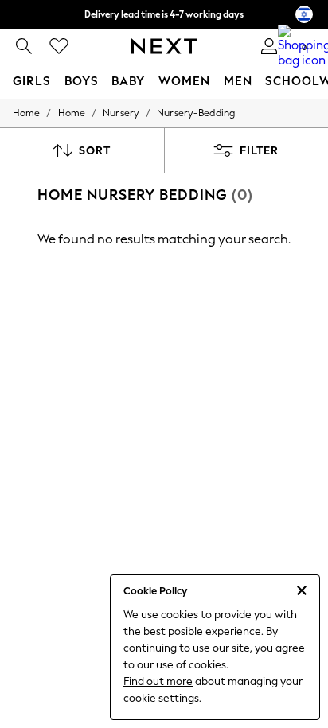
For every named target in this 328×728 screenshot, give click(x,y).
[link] (23, 46)
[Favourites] (58, 46)
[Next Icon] (164, 46)
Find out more (158, 681)
